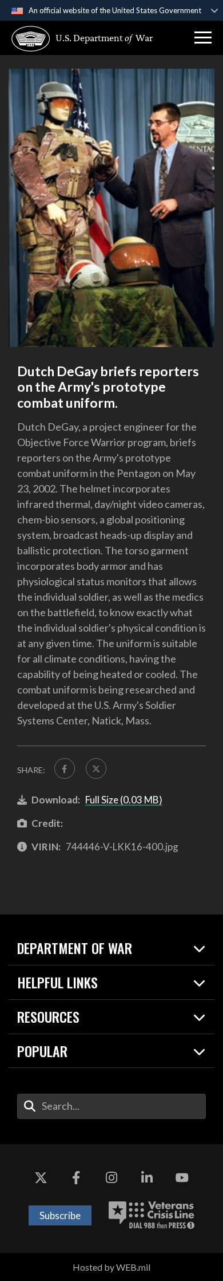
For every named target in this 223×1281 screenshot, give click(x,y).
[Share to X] (96, 768)
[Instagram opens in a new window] (111, 1178)
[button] (203, 37)
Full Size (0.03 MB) (123, 800)
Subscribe (60, 1215)
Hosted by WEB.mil (111, 1267)
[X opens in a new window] (41, 1178)
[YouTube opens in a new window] (182, 1178)
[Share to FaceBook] (64, 768)
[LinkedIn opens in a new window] (147, 1178)
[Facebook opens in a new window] (76, 1178)
